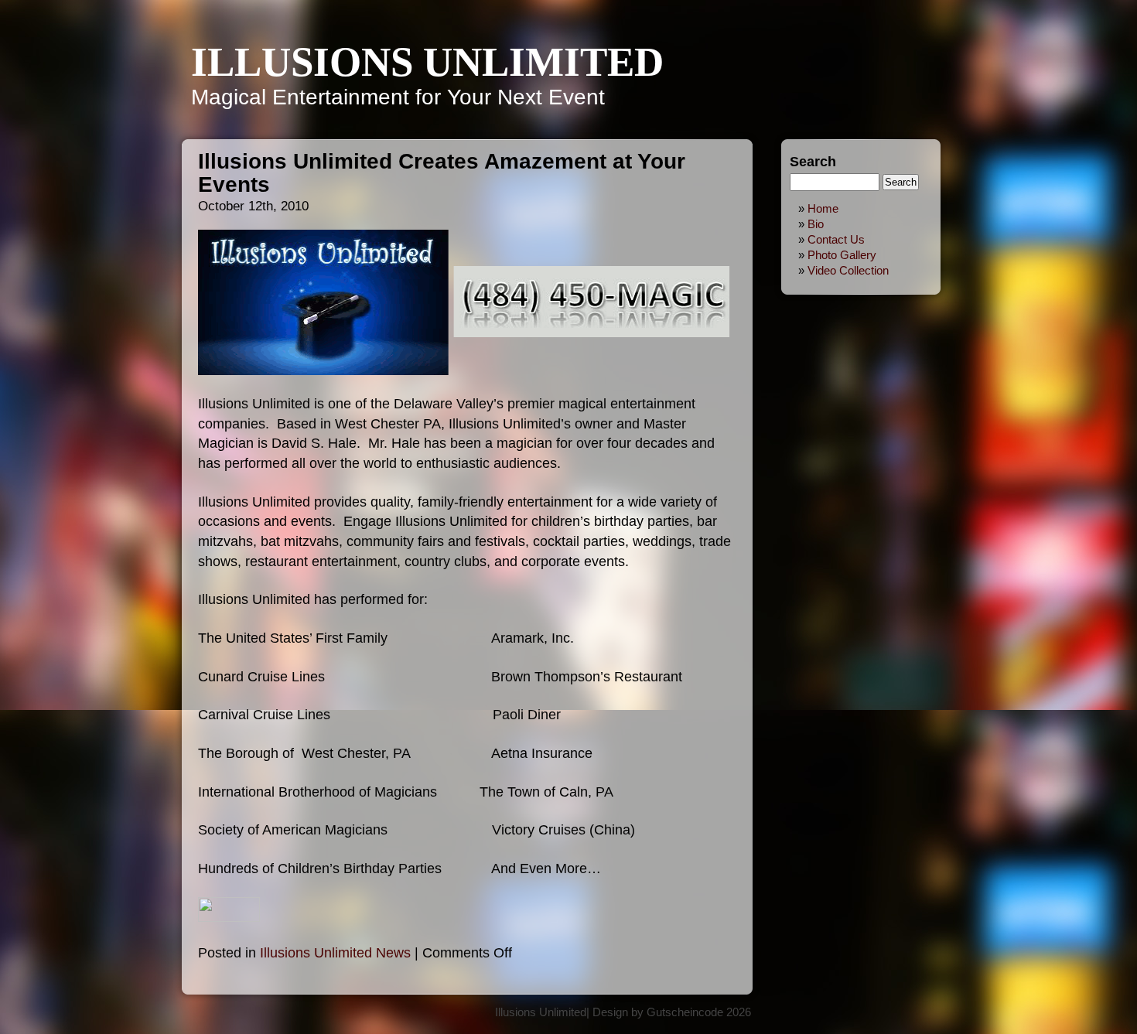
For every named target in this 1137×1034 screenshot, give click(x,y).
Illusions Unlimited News (335, 952)
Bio (816, 223)
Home (823, 208)
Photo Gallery (842, 254)
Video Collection (848, 270)
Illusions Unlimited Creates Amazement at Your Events (441, 172)
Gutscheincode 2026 (699, 1012)
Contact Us (836, 239)
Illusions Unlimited (427, 61)
